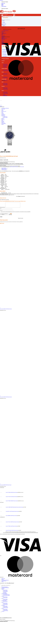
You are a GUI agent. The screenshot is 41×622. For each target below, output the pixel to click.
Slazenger (3, 121)
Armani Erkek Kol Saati (6, 594)
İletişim (3, 4)
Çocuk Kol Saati (5, 65)
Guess (2, 75)
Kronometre (4, 54)
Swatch (3, 22)
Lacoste (3, 113)
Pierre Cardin (16, 166)
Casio (3, 20)
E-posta (1, 210)
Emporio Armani (4, 111)
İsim (0, 208)
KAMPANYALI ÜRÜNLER (5, 58)
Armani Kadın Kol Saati (6, 70)
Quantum (3, 118)
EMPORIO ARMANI (4, 68)
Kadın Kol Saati (5, 64)
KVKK (2, 581)
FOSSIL (3, 596)
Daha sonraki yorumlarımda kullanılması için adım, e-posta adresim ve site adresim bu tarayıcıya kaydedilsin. (15, 211)
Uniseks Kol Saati (5, 89)
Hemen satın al (5, 162)
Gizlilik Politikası (4, 6)
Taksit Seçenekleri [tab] (4, 169)
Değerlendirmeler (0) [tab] (4, 168)
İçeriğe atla (1, 0)
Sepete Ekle (1, 162)
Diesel (2, 110)
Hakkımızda (3, 3)
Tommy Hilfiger (4, 123)
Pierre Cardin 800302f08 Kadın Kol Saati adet (7, 161)
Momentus (3, 115)
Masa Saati (4, 52)
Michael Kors (3, 114)
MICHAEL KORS (4, 79)
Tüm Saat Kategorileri (5, 14)
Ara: (2, 19)
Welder (3, 124)
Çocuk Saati (4, 56)
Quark (2, 602)
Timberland (3, 122)
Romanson (4, 23)
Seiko (2, 120)
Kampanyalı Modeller (6, 49)
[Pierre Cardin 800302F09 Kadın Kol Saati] (4, 100)
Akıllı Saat (3, 60)
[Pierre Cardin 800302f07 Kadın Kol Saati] (4, 104)
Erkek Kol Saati (5, 73)
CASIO (3, 62)
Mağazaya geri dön (5, 30)
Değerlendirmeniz (2, 207)
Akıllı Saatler (4, 51)
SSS (2, 5)
